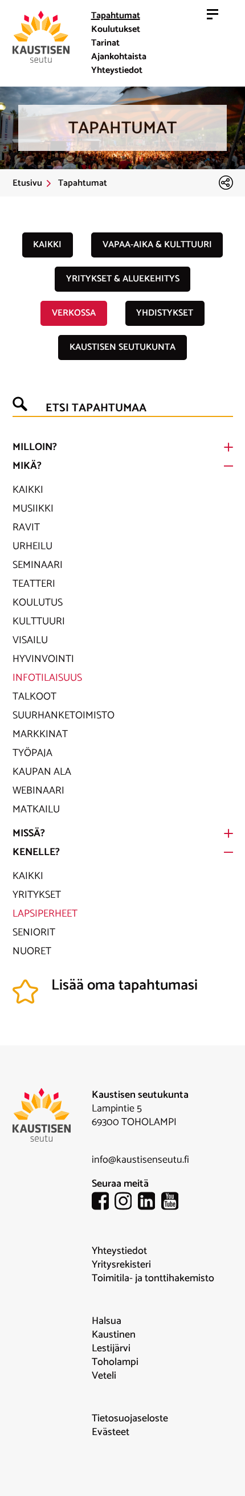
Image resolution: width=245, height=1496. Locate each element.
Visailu (30, 640)
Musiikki (33, 508)
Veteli (104, 1376)
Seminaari (38, 565)
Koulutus (38, 602)
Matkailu (36, 809)
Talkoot (34, 696)
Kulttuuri (39, 621)
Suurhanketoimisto (64, 715)
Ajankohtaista (118, 56)
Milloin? (35, 447)
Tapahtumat (115, 15)
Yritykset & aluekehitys (122, 279)
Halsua (106, 1321)
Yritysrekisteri (121, 1265)
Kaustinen (114, 1335)
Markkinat (40, 734)
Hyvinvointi (43, 659)
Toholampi (115, 1362)
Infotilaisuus (47, 677)
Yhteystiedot (116, 70)
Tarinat (105, 43)
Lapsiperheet (45, 913)
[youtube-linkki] (173, 1203)
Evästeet (110, 1432)
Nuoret (32, 951)
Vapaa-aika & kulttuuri (157, 244)
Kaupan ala (42, 771)
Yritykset (37, 895)
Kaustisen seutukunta (122, 347)
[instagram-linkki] (126, 1203)
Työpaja (32, 753)
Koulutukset (115, 29)
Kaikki (47, 244)
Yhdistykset (164, 313)
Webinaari (38, 790)
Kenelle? (36, 852)
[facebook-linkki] (103, 1203)
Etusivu (27, 183)
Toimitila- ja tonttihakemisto (153, 1278)
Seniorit (34, 932)
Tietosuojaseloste (130, 1418)
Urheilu (32, 546)
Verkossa (74, 313)
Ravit (26, 527)
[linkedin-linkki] (149, 1203)
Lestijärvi (111, 1348)
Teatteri (34, 583)
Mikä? (27, 466)
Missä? (29, 833)
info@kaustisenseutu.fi (140, 1160)
